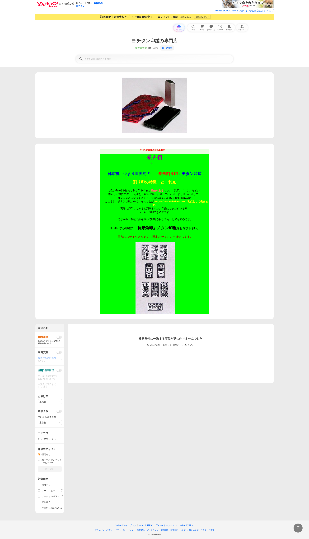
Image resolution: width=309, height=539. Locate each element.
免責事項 (164, 530)
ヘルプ (270, 10)
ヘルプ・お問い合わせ (189, 530)
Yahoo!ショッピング (126, 525)
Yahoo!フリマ (186, 525)
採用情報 (174, 530)
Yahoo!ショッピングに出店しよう (248, 10)
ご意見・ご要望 (207, 530)
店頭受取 (43, 411)
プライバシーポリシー (104, 530)
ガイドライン (152, 530)
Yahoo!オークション (166, 525)
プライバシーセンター (125, 530)
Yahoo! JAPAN (222, 10)
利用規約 (141, 530)
